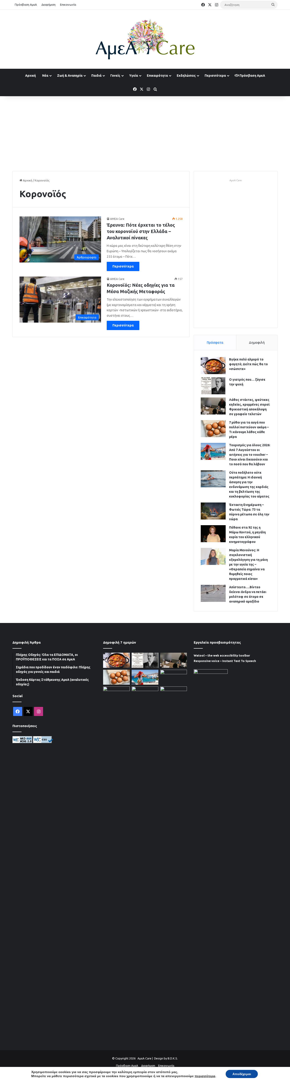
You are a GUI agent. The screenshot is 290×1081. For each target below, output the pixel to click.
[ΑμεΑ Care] (145, 39)
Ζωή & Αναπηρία (69, 75)
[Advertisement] (145, 132)
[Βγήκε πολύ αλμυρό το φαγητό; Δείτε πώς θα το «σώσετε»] (213, 365)
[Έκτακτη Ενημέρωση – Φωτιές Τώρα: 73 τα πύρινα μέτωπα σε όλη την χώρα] (213, 511)
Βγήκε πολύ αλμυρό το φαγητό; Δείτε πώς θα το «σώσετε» (248, 364)
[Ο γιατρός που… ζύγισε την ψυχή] (213, 385)
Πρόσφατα (215, 342)
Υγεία (133, 75)
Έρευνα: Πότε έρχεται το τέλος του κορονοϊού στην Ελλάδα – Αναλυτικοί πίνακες (141, 231)
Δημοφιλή (257, 342)
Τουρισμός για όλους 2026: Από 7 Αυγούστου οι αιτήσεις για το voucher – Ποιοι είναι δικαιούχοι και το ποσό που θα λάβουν (249, 454)
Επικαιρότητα (157, 75)
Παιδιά (96, 75)
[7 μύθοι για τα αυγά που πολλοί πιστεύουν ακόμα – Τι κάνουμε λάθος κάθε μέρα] (213, 428)
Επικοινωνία (68, 4)
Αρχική (30, 75)
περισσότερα (205, 1076)
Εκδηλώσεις (186, 75)
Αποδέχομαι (241, 1074)
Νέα (45, 75)
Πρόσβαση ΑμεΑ (26, 4)
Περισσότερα (215, 75)
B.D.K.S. (173, 1058)
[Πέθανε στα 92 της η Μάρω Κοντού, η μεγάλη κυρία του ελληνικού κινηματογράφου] (213, 533)
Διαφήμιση (48, 4)
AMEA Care (117, 218)
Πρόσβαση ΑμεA (252, 75)
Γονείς (115, 75)
